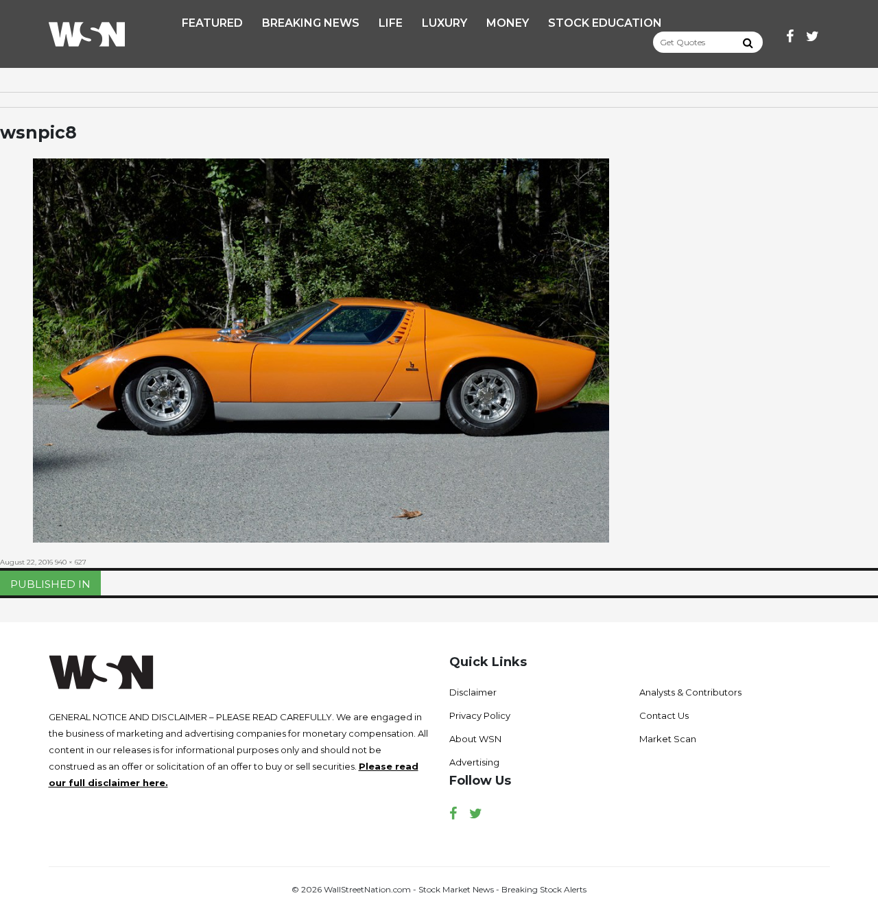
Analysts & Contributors (690, 692)
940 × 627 (70, 562)
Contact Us (664, 715)
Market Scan (667, 738)
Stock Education (605, 22)
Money (507, 22)
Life (391, 22)
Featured (212, 22)
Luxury (444, 22)
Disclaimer (473, 692)
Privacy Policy (479, 715)
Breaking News (310, 22)
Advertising (474, 762)
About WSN (475, 738)
